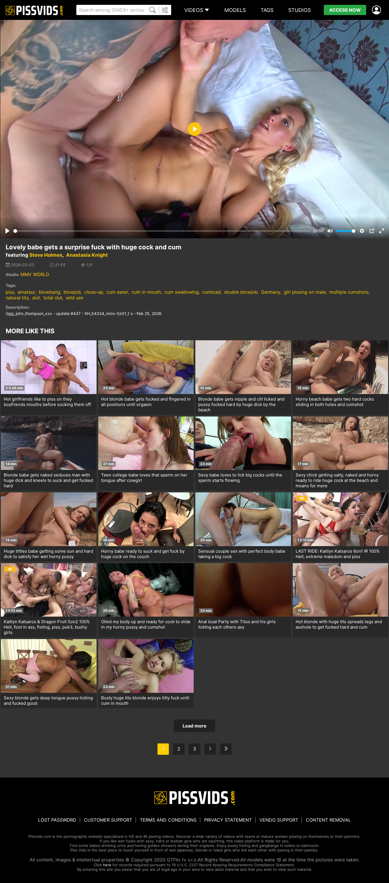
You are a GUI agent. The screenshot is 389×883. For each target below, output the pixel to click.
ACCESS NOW (345, 10)
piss (10, 292)
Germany (271, 292)
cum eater (117, 292)
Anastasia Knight (87, 255)
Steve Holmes (45, 255)
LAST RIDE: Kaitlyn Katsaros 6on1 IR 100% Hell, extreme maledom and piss (338, 553)
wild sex (74, 297)
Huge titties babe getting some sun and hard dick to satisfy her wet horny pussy (48, 553)
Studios (299, 10)
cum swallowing (181, 292)
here (107, 865)
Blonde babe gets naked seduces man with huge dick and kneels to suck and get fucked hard (48, 480)
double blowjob (241, 292)
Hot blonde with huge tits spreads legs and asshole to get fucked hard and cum (339, 624)
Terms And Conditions (168, 820)
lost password (57, 820)
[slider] (162, 231)
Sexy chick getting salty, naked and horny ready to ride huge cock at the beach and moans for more (337, 480)
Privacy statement (228, 820)
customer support (108, 820)
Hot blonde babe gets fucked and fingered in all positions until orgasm (146, 401)
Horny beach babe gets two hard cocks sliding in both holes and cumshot (335, 401)
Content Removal (328, 820)
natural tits (17, 297)
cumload (211, 292)
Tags (267, 10)
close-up (93, 292)
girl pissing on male (305, 292)
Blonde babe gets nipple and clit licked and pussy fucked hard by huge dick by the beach (241, 404)
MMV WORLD (35, 274)
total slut (52, 297)
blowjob (72, 292)
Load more (194, 726)
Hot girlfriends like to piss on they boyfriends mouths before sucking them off (47, 401)
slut (36, 297)
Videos (193, 10)
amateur (26, 292)
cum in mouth (146, 292)
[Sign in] (377, 10)
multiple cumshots (348, 292)
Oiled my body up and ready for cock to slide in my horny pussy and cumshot (146, 624)
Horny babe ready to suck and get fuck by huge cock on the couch (143, 553)
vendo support (278, 820)
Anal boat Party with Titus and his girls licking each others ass (237, 624)
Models (235, 10)
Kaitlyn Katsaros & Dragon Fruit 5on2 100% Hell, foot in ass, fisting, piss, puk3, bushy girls (47, 627)
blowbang (49, 292)
